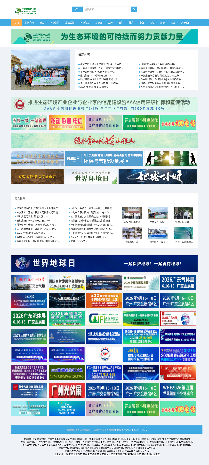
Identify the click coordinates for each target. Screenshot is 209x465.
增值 (141, 22)
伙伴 (121, 22)
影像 (162, 22)
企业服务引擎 (106, 429)
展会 (42, 22)
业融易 (97, 429)
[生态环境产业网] (104, 36)
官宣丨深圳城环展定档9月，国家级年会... (162, 67)
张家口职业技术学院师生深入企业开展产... (101, 64)
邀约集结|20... (132, 241)
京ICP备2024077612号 (136, 429)
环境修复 (84, 22)
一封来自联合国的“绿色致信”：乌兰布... (161, 75)
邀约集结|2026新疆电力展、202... (98, 75)
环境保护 (54, 22)
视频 (173, 22)
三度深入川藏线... (158, 222)
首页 (16, 22)
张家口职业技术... (132, 222)
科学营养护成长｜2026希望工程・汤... (100, 79)
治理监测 (69, 22)
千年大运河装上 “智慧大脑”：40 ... (97, 71)
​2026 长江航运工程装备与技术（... (88, 236)
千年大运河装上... (184, 222)
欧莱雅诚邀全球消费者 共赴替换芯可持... (91, 228)
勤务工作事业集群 (83, 429)
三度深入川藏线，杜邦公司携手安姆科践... (101, 67)
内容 (76, 9)
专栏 (152, 22)
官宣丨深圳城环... (184, 241)
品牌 (110, 22)
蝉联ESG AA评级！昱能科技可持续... (159, 64)
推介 (131, 22)
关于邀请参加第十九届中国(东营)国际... (100, 83)
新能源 (98, 22)
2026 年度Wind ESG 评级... (94, 86)
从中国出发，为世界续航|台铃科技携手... (162, 79)
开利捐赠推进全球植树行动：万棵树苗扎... (162, 86)
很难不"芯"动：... (79, 240)
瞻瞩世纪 (71, 429)
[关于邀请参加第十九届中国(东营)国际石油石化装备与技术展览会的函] (67, 407)
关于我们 (185, 22)
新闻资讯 (29, 22)
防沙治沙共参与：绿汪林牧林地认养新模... (162, 71)
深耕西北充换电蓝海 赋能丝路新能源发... (161, 83)
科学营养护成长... (158, 241)
